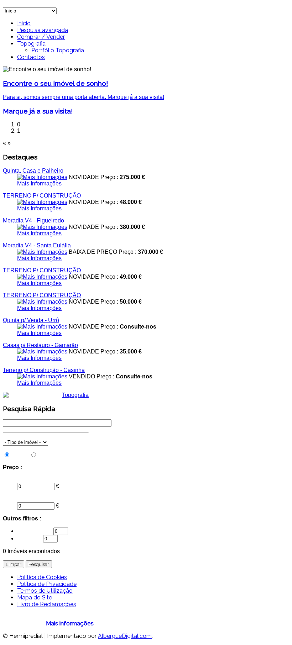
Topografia (31, 43)
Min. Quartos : (35, 531)
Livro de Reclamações (46, 604)
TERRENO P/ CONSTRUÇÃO (42, 196)
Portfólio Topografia (57, 50)
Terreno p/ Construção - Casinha (44, 370)
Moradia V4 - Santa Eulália (37, 245)
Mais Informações (39, 183)
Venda (20, 455)
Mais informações (70, 623)
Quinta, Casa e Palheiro (33, 171)
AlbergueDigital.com (125, 636)
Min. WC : (30, 538)
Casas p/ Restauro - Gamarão (40, 345)
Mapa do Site (34, 597)
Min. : (9, 479)
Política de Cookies (42, 577)
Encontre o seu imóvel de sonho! (55, 83)
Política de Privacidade (47, 584)
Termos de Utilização (45, 590)
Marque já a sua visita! (38, 111)
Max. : (10, 499)
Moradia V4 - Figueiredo (33, 220)
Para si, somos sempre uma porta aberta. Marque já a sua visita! (83, 97)
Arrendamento (56, 455)
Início (24, 23)
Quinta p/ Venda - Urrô (31, 320)
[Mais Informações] (42, 177)
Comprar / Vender (41, 36)
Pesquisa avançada (42, 30)
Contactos (31, 57)
